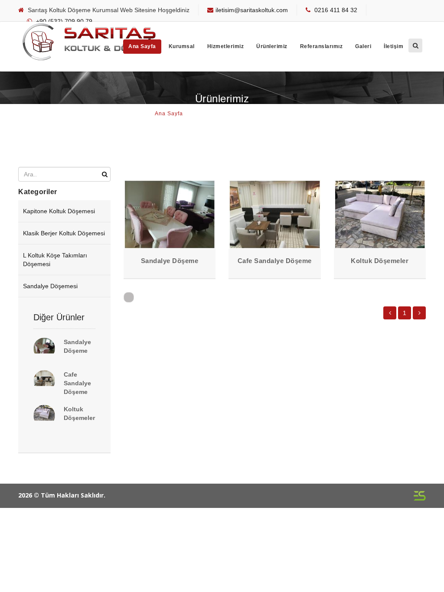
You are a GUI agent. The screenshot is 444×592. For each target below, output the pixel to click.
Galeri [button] (363, 46)
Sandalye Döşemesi (50, 286)
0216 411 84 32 (335, 10)
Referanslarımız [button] (321, 46)
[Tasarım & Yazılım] (419, 494)
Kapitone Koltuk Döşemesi (59, 211)
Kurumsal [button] (182, 46)
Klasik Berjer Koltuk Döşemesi (64, 233)
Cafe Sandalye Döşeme (77, 383)
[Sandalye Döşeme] (44, 348)
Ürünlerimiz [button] (271, 46)
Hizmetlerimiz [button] (225, 46)
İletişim (393, 46)
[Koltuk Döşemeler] (44, 415)
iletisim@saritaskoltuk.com (251, 10)
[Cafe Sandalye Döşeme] (44, 381)
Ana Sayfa (142, 46)
